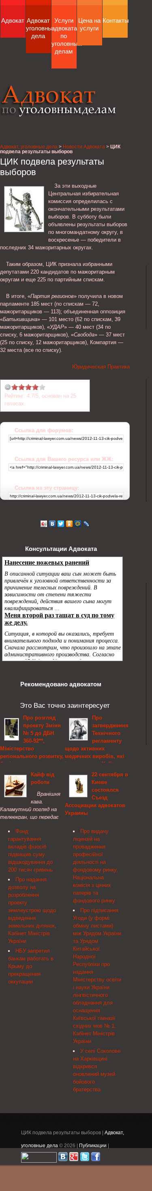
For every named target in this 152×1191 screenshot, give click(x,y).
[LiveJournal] (86, 523)
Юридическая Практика (101, 367)
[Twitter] (61, 523)
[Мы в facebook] (96, 1158)
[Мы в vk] (63, 1158)
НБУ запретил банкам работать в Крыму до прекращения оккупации (31, 966)
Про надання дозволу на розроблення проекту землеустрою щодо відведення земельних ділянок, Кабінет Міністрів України (32, 910)
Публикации (93, 1145)
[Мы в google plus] (74, 1158)
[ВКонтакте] (52, 523)
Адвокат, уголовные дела (58, 101)
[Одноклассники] (69, 523)
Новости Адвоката (84, 146)
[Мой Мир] (78, 523)
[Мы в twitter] (85, 1158)
